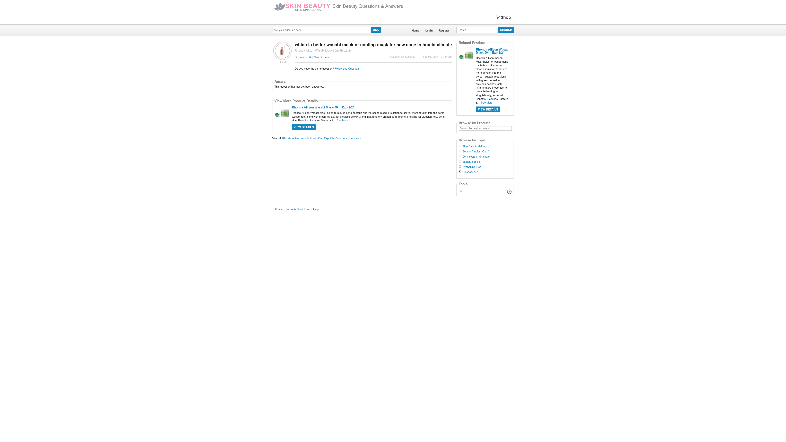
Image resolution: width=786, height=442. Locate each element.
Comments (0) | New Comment (313, 57)
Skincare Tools (471, 161)
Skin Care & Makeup (474, 146)
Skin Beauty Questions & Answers (368, 5)
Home (415, 30)
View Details (304, 127)
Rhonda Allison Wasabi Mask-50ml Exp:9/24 (323, 107)
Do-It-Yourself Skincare (476, 156)
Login (429, 30)
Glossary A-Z (470, 171)
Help (461, 191)
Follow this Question (347, 68)
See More (342, 120)
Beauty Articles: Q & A (476, 151)
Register (444, 30)
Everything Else (471, 166)
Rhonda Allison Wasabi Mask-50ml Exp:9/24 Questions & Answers (321, 138)
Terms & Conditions (297, 209)
